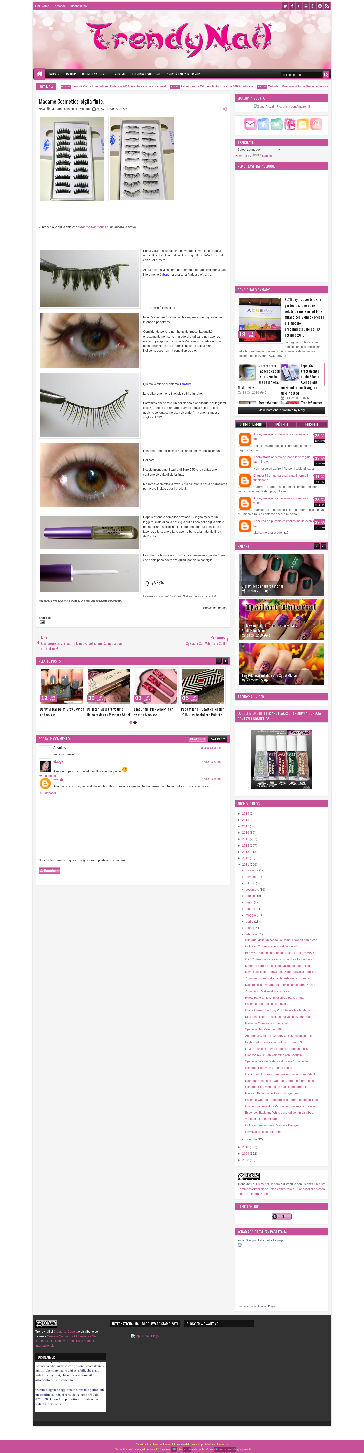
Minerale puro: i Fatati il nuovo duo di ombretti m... (278, 966)
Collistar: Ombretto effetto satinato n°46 (271, 946)
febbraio (252, 934)
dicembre (252, 870)
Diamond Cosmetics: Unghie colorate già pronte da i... (281, 1081)
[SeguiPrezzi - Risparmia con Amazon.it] (282, 106)
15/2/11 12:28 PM (211, 770)
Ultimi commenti (251, 424)
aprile (250, 921)
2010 (246, 1147)
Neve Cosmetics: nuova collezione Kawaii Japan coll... (281, 972)
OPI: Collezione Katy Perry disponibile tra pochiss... (279, 959)
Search (326, 74)
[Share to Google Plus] (79, 672)
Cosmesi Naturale (94, 74)
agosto (251, 896)
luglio (250, 902)
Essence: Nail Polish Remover (265, 1004)
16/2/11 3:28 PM (211, 801)
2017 (246, 826)
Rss (327, 6)
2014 (246, 845)
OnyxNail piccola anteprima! (264, 1132)
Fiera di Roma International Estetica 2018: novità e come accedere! (98, 86)
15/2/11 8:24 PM (211, 784)
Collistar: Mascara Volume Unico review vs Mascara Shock (288, 86)
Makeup (71, 74)
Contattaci (59, 6)
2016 (246, 832)
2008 (246, 1160)
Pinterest (320, 6)
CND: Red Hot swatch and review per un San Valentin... (282, 1074)
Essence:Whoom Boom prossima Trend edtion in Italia (281, 1100)
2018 (246, 820)
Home (39, 74)
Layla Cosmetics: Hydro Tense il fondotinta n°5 (276, 1049)
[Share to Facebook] (68, 672)
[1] (130, 744)
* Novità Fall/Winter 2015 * (185, 74)
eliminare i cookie (225, 1449)
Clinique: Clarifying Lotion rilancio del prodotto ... (278, 1087)
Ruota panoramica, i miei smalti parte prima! (274, 997)
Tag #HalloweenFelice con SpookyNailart (270, 630)
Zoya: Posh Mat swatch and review (268, 991)
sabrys (58, 784)
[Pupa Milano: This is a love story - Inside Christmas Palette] (62, 686)
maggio (251, 915)
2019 (246, 813)
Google (313, 6)
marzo (250, 928)
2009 (246, 1153)
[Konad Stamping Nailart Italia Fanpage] (252, 1247)
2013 (246, 852)
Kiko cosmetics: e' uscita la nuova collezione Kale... (279, 1017)
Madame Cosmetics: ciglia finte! (71, 101)
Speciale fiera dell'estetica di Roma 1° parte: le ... (278, 1061)
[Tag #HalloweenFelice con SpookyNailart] (281, 619)
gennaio (252, 1139)
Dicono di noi (79, 6)
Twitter (285, 6)
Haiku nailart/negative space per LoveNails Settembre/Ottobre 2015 (272, 672)
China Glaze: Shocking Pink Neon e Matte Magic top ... (281, 1010)
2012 (246, 858)
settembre (253, 889)
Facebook (292, 6)
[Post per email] (42, 622)
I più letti (281, 424)
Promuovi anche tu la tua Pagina (257, 1306)
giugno (251, 909)
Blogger (197, 761)
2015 (246, 839)
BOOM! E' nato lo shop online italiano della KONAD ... (281, 953)
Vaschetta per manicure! (261, 1119)
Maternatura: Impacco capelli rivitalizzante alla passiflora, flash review (259, 376)
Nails (52, 74)
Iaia (55, 802)
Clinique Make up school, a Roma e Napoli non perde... (282, 940)
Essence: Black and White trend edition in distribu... (279, 1112)
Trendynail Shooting (146, 74)
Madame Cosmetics (65, 109)
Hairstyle (119, 74)
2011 (246, 864)
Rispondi (50, 798)
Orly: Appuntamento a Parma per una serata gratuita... (281, 1106)
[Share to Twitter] (73, 672)
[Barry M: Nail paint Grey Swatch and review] (203, 686)
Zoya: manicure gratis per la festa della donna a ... (278, 978)
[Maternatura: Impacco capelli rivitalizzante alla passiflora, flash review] (247, 372)
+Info (187, 1449)
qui (186, 484)
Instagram (306, 6)
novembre (253, 877)
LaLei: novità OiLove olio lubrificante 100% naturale (196, 86)
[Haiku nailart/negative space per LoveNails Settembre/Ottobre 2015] (281, 664)
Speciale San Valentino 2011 (264, 1029)
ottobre (251, 883)
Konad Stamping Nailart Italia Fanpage (260, 1240)
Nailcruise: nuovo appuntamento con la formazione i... (281, 985)
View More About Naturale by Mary (281, 410)
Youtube (299, 6)
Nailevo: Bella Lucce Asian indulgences (271, 1093)
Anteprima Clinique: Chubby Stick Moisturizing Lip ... (280, 1036)
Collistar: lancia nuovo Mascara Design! (272, 1125)
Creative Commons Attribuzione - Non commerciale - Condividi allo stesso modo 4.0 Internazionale (281, 1188)
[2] (135, 744)
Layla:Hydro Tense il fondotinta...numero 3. (274, 1042)
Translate (268, 156)
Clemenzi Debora (267, 1184)
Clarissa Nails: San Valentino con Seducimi (274, 1055)
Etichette (311, 424)
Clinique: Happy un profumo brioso (268, 1068)
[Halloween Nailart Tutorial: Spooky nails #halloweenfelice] (281, 575)
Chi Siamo (42, 6)
